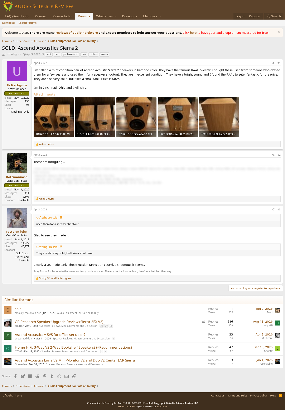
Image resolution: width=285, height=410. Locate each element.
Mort (270, 312)
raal (84, 54)
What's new (104, 16)
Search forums (28, 23)
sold (18, 308)
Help (273, 395)
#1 (279, 63)
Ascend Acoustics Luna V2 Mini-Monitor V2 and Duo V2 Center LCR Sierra (75, 360)
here (193, 32)
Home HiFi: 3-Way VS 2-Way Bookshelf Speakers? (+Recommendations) (73, 347)
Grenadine (21, 364)
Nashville (24, 200)
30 (111, 325)
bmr (57, 54)
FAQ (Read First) (17, 16)
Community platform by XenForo (120, 403)
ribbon (93, 54)
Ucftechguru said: (47, 217)
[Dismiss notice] (279, 32)
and (55, 278)
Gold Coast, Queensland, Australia (22, 257)
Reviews (41, 16)
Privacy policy (258, 395)
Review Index (62, 16)
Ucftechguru (13, 54)
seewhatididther (24, 338)
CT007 (18, 351)
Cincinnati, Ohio (20, 111)
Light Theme (14, 395)
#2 (279, 155)
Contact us (217, 395)
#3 (279, 209)
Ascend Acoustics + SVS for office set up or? (50, 334)
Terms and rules (237, 395)
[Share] (273, 63)
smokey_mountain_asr (28, 313)
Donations (129, 16)
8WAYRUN (162, 406)
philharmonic (70, 54)
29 (106, 325)
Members (150, 16)
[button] (116, 16)
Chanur (268, 351)
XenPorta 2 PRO (126, 406)
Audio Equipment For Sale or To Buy (77, 313)
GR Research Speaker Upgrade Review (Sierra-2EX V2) (59, 321)
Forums (84, 16)
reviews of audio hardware (77, 32)
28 (101, 325)
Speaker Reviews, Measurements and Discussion (68, 326)
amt (49, 54)
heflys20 (268, 325)
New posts (8, 23)
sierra (104, 54)
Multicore (267, 338)
